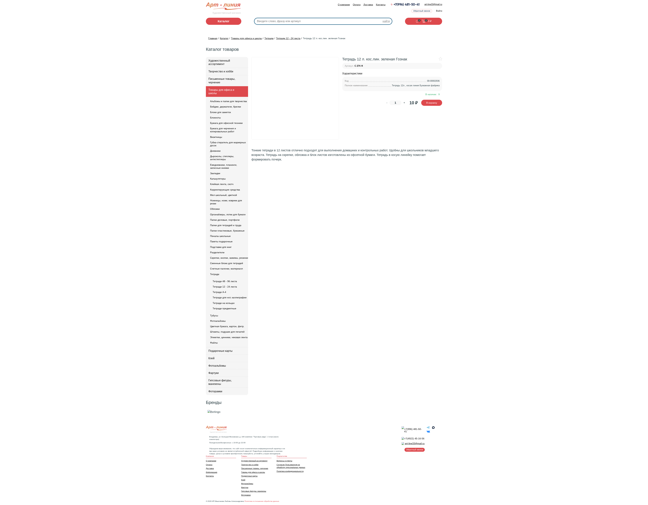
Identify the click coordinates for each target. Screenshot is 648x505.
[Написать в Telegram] (429, 428)
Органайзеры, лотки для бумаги (228, 214)
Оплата (356, 4)
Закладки (215, 173)
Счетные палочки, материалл (226, 268)
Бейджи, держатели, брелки (225, 106)
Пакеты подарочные (221, 241)
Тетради (214, 274)
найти (386, 21)
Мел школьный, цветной (223, 195)
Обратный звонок (421, 11)
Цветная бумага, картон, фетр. (227, 326)
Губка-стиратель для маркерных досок (228, 144)
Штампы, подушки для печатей (227, 331)
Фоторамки (215, 391)
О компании (344, 4)
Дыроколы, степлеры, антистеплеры (222, 158)
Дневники (215, 150)
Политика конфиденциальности (290, 471)
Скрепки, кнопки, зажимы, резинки (229, 257)
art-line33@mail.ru (433, 4)
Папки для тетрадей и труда (225, 225)
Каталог (224, 21)
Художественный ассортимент (219, 62)
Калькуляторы (218, 178)
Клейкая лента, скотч (221, 184)
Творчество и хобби (220, 71)
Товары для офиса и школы (221, 91)
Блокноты (215, 117)
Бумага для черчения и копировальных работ (223, 130)
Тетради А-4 (219, 292)
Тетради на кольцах (224, 303)
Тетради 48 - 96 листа (225, 281)
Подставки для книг (221, 247)
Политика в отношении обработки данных (262, 501)
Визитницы (216, 137)
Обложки (215, 209)
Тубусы (214, 315)
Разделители (217, 252)
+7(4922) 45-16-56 (414, 438)
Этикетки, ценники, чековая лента (229, 337)
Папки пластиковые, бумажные (227, 230)
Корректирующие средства (225, 189)
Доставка (368, 4)
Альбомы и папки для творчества (228, 101)
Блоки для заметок (220, 112)
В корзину (431, 102)
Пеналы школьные (220, 236)
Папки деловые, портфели (225, 220)
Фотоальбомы (218, 321)
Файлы (214, 342)
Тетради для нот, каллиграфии (230, 297)
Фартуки (213, 373)
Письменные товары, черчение (221, 80)
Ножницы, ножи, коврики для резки (226, 202)
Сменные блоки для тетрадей (226, 263)
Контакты (380, 4)
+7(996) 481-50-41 (407, 4)
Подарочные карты (220, 350)
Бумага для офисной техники (226, 123)
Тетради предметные (224, 308)
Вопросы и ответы (284, 461)
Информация (211, 472)
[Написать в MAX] (433, 428)
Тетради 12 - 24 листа (225, 286)
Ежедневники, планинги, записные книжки (223, 166)
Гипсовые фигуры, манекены (220, 382)
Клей (211, 358)
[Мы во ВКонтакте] (428, 432)
